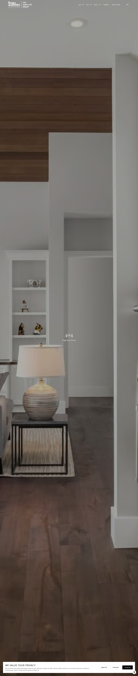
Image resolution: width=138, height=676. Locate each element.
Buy (80, 5)
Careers (106, 5)
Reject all (104, 667)
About (96, 5)
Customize (116, 667)
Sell (87, 5)
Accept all (127, 667)
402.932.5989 (116, 5)
